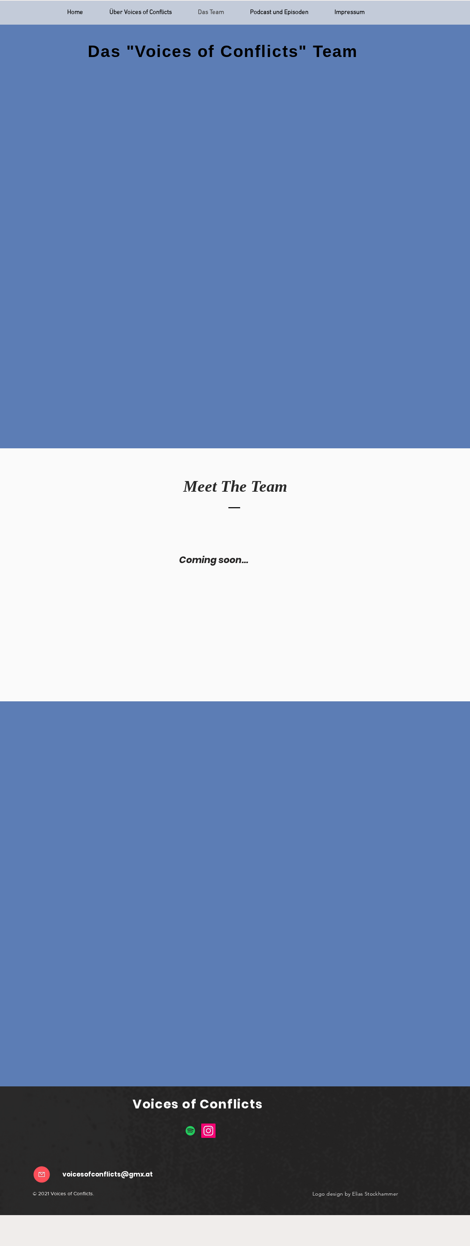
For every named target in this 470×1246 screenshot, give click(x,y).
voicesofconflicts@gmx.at (107, 1174)
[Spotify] (190, 1131)
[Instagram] (208, 1131)
